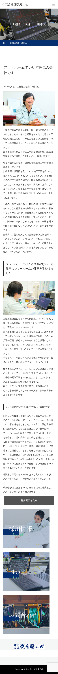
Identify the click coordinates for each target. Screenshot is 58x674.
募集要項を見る (29, 500)
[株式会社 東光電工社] (29, 647)
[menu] (53, 4)
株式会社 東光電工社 (15, 4)
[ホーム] (4, 41)
